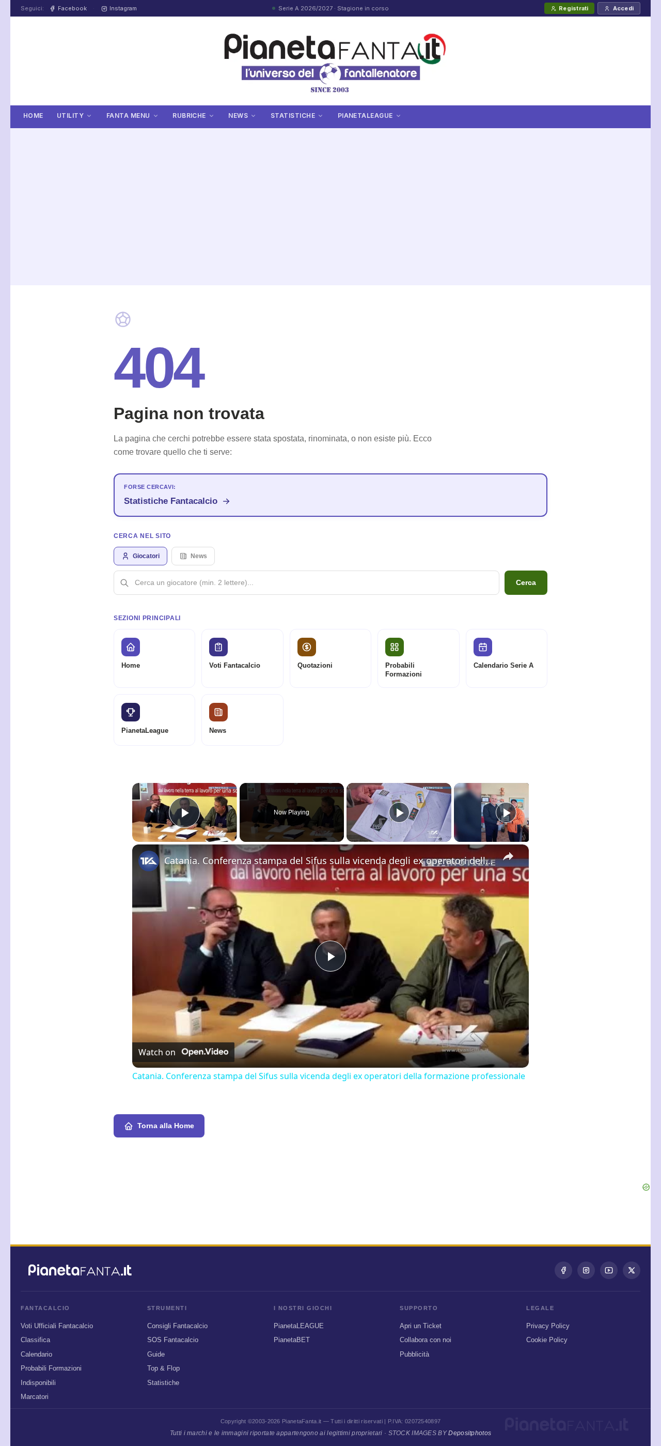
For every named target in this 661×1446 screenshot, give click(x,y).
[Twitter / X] (631, 1270)
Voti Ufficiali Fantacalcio (57, 1326)
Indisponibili (38, 1383)
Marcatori (35, 1397)
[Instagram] (586, 1270)
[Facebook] (563, 1270)
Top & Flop (163, 1368)
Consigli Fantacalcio (177, 1326)
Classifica (35, 1340)
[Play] (399, 812)
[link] (148, 861)
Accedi (623, 8)
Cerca (526, 582)
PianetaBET (292, 1340)
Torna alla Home (165, 1125)
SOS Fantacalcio (172, 1340)
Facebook (72, 8)
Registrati (573, 8)
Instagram (123, 8)
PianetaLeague (365, 115)
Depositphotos (469, 1433)
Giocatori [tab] (146, 556)
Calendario (36, 1354)
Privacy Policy (548, 1326)
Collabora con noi (425, 1340)
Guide (156, 1354)
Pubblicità (414, 1354)
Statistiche (293, 115)
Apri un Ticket (421, 1326)
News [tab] (199, 556)
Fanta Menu (128, 115)
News (238, 115)
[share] (508, 856)
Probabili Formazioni (51, 1368)
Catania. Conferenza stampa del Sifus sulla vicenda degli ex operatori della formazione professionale (329, 860)
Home (33, 115)
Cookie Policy (547, 1340)
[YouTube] (609, 1270)
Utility (70, 115)
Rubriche (189, 115)
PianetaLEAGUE (299, 1326)
